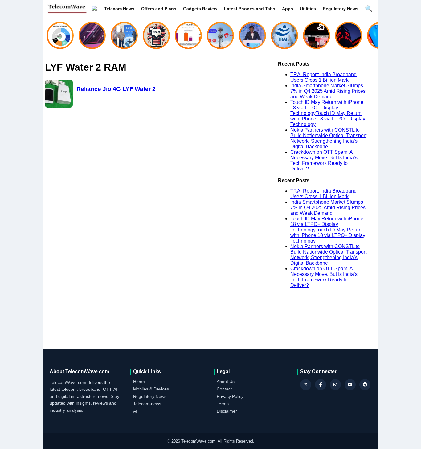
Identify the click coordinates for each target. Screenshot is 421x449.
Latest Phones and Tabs (249, 8)
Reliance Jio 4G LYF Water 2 (116, 89)
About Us (226, 381)
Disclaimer (227, 411)
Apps (287, 8)
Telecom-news (147, 403)
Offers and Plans (158, 8)
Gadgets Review (200, 8)
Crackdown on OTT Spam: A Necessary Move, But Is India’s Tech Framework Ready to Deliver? (324, 160)
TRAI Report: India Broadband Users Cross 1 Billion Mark (323, 77)
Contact (224, 388)
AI (135, 411)
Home (139, 381)
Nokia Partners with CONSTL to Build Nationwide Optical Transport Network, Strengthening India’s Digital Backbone (328, 138)
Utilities (308, 8)
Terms (223, 403)
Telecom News (119, 8)
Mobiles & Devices (151, 388)
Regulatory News (340, 8)
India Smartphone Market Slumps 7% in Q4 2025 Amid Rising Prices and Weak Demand (328, 91)
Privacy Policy (230, 396)
